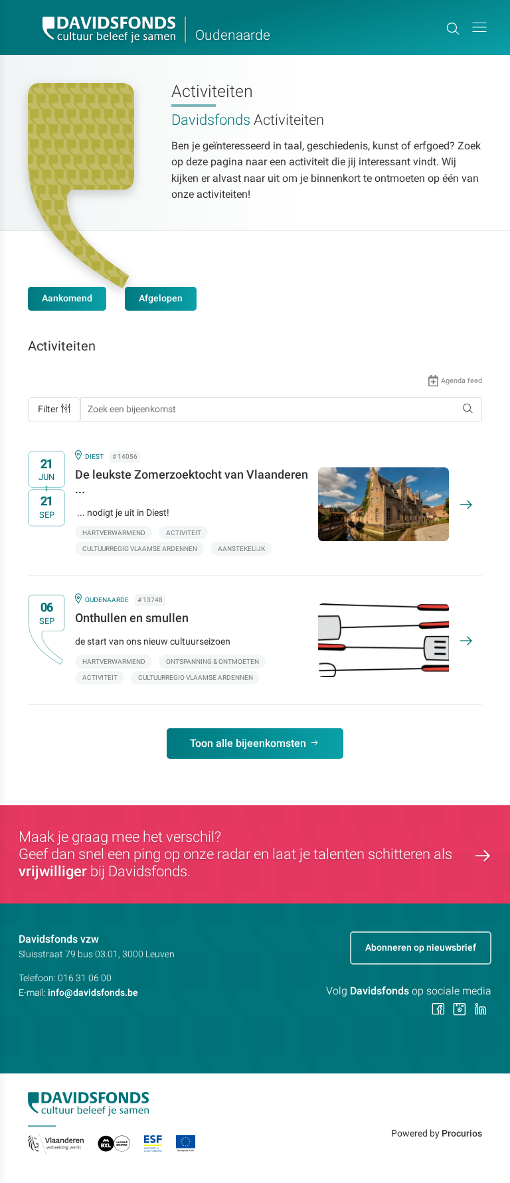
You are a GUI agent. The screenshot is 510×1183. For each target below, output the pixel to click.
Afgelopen (161, 298)
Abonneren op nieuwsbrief (420, 947)
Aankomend (67, 298)
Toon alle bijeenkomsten (248, 743)
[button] (479, 27)
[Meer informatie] (245, 504)
